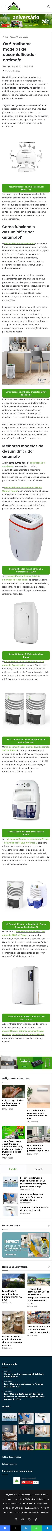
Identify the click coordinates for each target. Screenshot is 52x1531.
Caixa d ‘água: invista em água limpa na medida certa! (13, 1103)
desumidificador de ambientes (19, 243)
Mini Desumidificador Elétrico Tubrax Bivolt (26, 833)
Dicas (13, 37)
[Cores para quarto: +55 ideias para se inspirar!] (42, 1431)
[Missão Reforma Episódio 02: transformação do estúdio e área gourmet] (42, 1446)
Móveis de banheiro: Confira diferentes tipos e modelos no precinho (12, 1341)
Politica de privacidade (11, 1457)
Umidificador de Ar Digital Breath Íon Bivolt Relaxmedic (26, 393)
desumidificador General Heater (28, 1034)
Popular (13, 1169)
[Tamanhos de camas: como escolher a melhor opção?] (9, 1433)
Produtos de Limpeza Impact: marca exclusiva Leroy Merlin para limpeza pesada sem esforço (33, 1182)
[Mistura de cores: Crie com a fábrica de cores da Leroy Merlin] (38, 1317)
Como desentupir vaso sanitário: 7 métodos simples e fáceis (32, 1197)
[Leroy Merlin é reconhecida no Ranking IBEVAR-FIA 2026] (13, 1281)
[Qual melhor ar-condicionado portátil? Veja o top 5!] (38, 1134)
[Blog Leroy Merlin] (14, 6)
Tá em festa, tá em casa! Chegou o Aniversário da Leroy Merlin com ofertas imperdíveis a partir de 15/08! (12, 1148)
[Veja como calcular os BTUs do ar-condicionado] (10, 1211)
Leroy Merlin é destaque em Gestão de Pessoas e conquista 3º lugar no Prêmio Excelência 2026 (38, 1296)
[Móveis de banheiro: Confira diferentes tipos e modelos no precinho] (13, 1322)
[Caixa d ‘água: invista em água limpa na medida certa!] (13, 1091)
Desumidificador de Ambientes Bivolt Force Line (26, 188)
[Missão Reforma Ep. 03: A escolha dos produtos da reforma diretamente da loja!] (26, 1446)
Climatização (22, 37)
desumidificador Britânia (14, 1031)
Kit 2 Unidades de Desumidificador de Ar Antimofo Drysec (26, 740)
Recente (39, 1169)
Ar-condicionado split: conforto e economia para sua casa (37, 1114)
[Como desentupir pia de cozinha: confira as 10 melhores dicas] (26, 1429)
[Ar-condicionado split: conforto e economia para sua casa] (38, 1096)
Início (7, 37)
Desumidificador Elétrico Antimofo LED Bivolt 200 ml (26, 1017)
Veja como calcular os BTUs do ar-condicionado (34, 1209)
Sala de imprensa (9, 1464)
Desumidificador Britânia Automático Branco (26, 655)
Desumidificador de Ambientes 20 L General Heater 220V (26, 570)
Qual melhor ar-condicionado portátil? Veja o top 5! (38, 1148)
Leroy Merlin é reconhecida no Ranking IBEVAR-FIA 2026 (12, 1295)
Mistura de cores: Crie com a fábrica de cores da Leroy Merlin (38, 1329)
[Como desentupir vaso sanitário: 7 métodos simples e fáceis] (10, 1198)
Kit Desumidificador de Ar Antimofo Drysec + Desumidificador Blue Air (26, 925)
